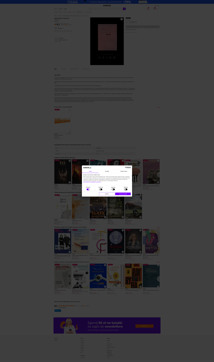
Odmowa (107, 193)
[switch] (100, 189)
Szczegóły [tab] (107, 171)
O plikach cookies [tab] (123, 171)
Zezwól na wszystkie (123, 193)
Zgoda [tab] (90, 171)
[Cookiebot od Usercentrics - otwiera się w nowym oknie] (126, 167)
